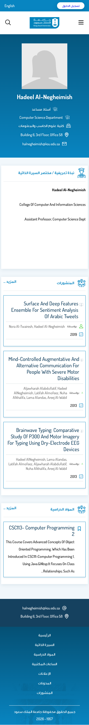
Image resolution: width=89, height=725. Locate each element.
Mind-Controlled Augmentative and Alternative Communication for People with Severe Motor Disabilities (43, 368)
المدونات (44, 683)
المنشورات (44, 692)
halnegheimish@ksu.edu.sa (41, 144)
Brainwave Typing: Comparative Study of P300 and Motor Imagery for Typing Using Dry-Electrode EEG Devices (43, 439)
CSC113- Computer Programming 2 (41, 530)
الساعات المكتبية (44, 663)
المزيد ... (9, 281)
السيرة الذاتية (44, 644)
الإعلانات (44, 673)
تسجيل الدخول (71, 6)
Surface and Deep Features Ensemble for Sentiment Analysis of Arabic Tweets (44, 309)
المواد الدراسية (44, 654)
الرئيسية (44, 635)
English (10, 5)
